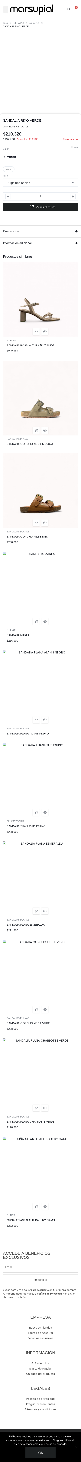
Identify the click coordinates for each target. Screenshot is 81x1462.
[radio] (12, 157)
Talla (5, 175)
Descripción (11, 231)
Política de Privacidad (50, 1293)
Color (6, 149)
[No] (76, 1447)
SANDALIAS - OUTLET (18, 126)
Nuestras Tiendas (40, 1328)
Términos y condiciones (40, 1409)
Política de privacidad (40, 1399)
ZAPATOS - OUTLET (39, 23)
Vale (40, 1452)
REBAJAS (19, 23)
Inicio (5, 23)
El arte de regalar (40, 1368)
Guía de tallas (40, 1363)
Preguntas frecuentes (40, 1404)
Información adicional (17, 243)
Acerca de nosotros (40, 1333)
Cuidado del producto (40, 1374)
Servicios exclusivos (40, 1338)
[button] (5, 9)
